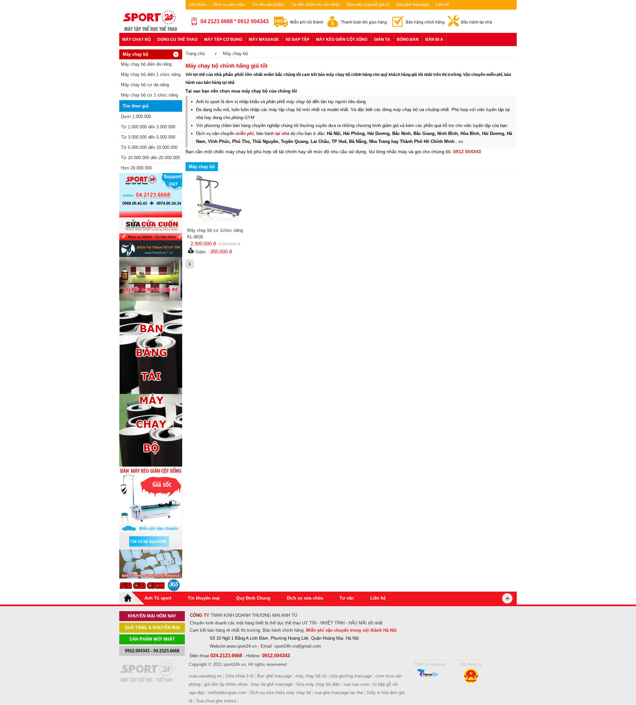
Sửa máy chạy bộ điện (318, 684)
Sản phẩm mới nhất (152, 639)
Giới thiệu (197, 4)
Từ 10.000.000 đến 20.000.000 (150, 157)
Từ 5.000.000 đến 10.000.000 (149, 147)
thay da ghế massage (271, 684)
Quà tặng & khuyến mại (152, 627)
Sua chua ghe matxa (216, 700)
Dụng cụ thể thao (177, 39)
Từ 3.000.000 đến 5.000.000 (148, 137)
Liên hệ (442, 4)
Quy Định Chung (253, 598)
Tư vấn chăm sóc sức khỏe (316, 4)
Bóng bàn (408, 39)
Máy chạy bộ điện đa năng (146, 64)
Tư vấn (347, 598)
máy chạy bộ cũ (310, 675)
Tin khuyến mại (204, 598)
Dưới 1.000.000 (136, 116)
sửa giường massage (351, 675)
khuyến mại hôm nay (152, 615)
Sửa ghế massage (412, 4)
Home (131, 598)
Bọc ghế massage (274, 675)
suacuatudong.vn (205, 675)
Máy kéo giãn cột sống (341, 39)
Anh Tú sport (157, 598)
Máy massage (264, 39)
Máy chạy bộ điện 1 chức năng (151, 74)
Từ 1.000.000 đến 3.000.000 (148, 126)
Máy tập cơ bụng (223, 39)
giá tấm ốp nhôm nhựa (225, 684)
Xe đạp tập (297, 39)
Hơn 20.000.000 (136, 167)
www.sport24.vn (242, 646)
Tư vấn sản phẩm (268, 4)
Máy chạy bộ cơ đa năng (145, 84)
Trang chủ (195, 53)
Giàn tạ (382, 39)
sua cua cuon (356, 684)
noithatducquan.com (227, 692)
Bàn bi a (434, 39)
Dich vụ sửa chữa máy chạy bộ (280, 692)
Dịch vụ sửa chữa (229, 4)
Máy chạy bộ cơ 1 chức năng (149, 95)
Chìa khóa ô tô (239, 675)
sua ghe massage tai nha (339, 692)
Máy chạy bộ (136, 39)
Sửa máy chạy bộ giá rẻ (367, 4)
